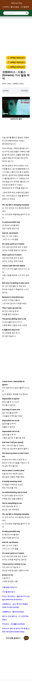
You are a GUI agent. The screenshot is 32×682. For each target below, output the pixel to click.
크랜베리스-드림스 (18, 83)
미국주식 (6, 7)
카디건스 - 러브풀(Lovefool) (13, 624)
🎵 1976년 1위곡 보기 (16, 67)
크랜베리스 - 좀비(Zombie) (13, 611)
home (4, 83)
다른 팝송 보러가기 (9, 587)
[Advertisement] (16, 36)
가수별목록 (24, 7)
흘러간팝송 (15, 7)
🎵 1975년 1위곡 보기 (16, 62)
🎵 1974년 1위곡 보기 (16, 58)
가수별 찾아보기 (8, 592)
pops (9, 83)
